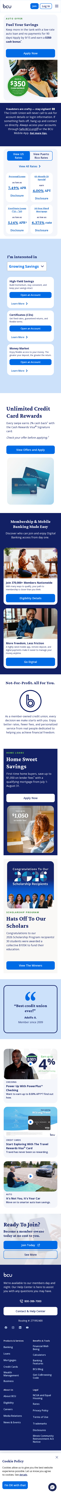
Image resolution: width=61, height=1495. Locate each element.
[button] (52, 1487)
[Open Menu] (56, 6)
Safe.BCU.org (28, 129)
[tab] (18, 156)
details (23, 1474)
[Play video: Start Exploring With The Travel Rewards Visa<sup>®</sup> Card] (30, 1122)
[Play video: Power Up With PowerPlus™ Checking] (30, 1064)
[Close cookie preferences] (57, 1457)
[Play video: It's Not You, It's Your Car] (30, 1176)
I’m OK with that (15, 1485)
